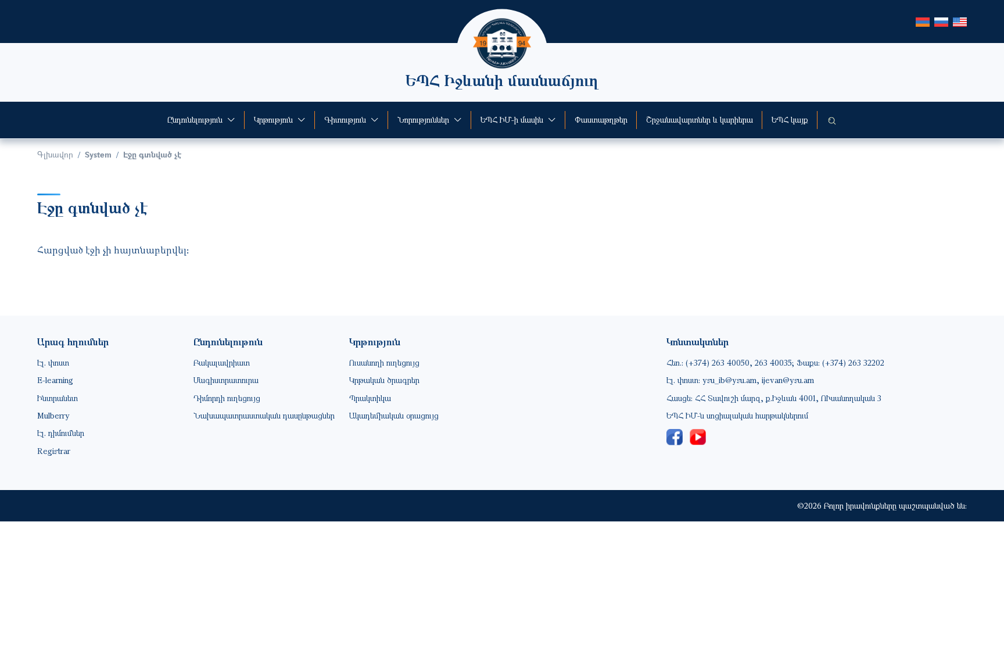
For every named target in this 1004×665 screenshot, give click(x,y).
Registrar (53, 450)
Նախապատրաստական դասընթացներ (264, 415)
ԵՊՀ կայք (790, 119)
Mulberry (53, 415)
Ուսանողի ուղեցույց (384, 362)
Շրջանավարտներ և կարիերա (699, 119)
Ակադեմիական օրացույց (394, 415)
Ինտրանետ (57, 397)
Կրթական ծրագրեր (384, 379)
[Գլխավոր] (502, 26)
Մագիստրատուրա (226, 379)
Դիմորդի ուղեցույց (226, 397)
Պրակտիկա (370, 397)
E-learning (55, 379)
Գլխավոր (55, 154)
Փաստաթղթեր (601, 119)
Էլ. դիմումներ (60, 432)
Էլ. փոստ (53, 362)
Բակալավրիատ (221, 362)
